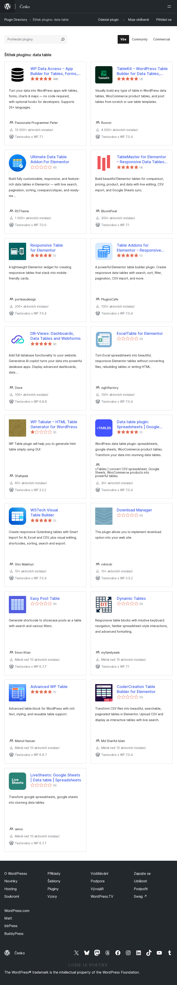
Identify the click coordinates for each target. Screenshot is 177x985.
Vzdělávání (99, 873)
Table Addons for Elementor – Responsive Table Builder (139, 248)
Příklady (53, 873)
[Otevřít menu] (170, 6)
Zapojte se (142, 873)
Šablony (53, 881)
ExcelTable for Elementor (140, 333)
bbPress (10, 926)
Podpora (97, 881)
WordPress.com (16, 910)
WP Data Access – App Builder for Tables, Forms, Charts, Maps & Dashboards (53, 71)
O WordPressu (15, 873)
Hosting (10, 889)
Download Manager (134, 510)
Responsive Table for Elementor (46, 247)
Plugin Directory (15, 19)
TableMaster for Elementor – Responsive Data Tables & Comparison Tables (142, 159)
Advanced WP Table (49, 686)
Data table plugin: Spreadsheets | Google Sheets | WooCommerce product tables (139, 424)
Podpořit (141, 889)
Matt (8, 918)
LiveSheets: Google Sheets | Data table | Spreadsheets (55, 777)
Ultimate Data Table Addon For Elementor (49, 159)
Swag (140, 896)
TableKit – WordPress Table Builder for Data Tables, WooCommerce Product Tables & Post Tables (142, 71)
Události (140, 881)
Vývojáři (97, 889)
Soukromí (11, 896)
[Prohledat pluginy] (62, 39)
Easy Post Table (45, 598)
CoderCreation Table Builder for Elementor (136, 689)
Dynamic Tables (131, 598)
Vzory (52, 896)
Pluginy (53, 889)
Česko (19, 953)
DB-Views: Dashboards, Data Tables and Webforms (55, 336)
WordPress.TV (102, 896)
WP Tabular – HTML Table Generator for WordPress (53, 424)
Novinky (10, 881)
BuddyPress (14, 933)
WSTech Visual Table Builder (44, 512)
